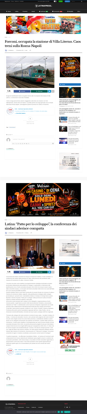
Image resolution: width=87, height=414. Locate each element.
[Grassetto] (13, 143)
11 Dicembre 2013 (19, 50)
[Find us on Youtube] (67, 407)
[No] (85, 412)
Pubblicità (17, 1)
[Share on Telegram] (49, 91)
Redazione (11, 50)
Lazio (9, 37)
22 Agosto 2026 (72, 135)
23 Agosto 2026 (72, 144)
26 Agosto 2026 (72, 123)
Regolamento (7, 1)
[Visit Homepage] (43, 5)
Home (9, 11)
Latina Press (10, 407)
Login (60, 1)
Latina (16, 11)
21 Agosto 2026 (69, 106)
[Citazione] (24, 143)
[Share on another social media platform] (52, 91)
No (62, 411)
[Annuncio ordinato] (21, 143)
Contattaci (21, 1)
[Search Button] (81, 1)
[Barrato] (19, 143)
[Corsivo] (15, 143)
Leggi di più (67, 411)
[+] (28, 143)
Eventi (33, 11)
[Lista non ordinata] (23, 143)
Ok (58, 411)
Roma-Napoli (12, 127)
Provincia (25, 11)
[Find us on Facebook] (64, 407)
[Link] (26, 143)
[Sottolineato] (17, 143)
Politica (9, 219)
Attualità (70, 11)
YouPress (44, 11)
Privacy (12, 1)
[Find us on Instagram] (69, 407)
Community (57, 11)
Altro (78, 11)
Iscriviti (67, 1)
